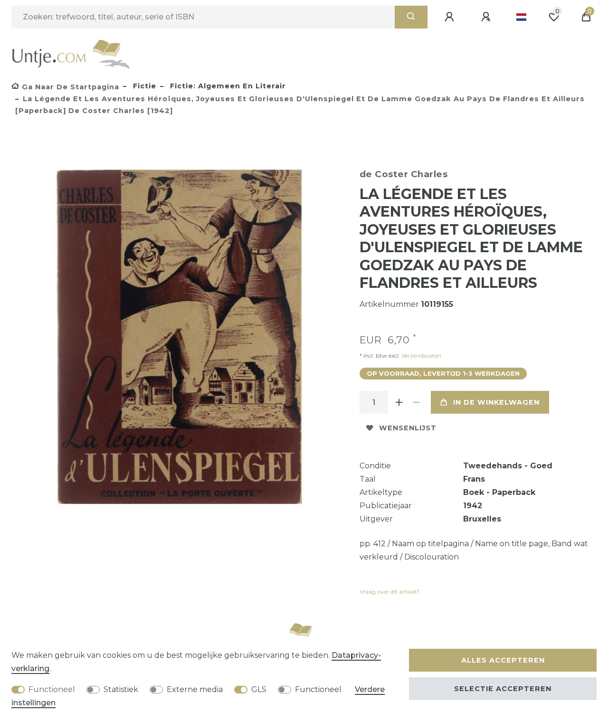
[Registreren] (487, 17)
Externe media (195, 689)
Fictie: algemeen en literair (227, 86)
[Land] (521, 17)
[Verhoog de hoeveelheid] (399, 402)
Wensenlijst (408, 428)
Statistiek (121, 689)
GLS (258, 689)
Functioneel (51, 689)
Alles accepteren (503, 660)
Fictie (143, 86)
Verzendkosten (420, 355)
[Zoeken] (411, 17)
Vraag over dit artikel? (389, 591)
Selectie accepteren (502, 688)
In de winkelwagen (496, 402)
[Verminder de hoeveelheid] (416, 402)
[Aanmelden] (450, 17)
